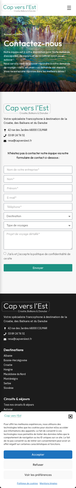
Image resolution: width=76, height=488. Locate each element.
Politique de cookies (27, 483)
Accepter (38, 454)
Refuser (38, 464)
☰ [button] (69, 8)
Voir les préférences (38, 475)
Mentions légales (48, 483)
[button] (70, 416)
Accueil (8, 34)
